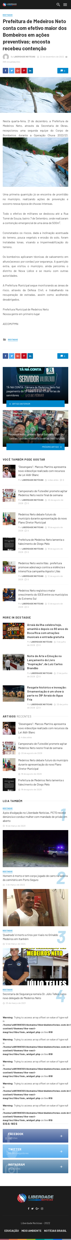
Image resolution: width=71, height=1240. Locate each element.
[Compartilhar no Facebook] (5, 70)
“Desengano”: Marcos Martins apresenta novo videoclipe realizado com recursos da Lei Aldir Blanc (42, 471)
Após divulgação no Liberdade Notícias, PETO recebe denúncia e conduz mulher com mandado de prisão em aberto (35, 816)
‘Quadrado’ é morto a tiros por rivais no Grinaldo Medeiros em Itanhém (30, 937)
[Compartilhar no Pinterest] (24, 70)
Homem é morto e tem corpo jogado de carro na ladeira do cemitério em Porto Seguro (35, 877)
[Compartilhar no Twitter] (11, 70)
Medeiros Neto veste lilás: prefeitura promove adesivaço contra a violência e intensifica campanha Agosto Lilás (41, 567)
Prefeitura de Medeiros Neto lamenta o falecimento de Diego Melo (41, 541)
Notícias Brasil (55, 1230)
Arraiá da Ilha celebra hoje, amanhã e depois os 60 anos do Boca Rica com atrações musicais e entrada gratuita (47, 631)
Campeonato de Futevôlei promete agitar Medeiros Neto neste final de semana (42, 493)
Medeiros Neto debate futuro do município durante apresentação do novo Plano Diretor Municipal (42, 518)
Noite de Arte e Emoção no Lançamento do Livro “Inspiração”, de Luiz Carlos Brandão (45, 662)
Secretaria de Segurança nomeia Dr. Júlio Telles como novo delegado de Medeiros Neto (34, 996)
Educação (11, 1230)
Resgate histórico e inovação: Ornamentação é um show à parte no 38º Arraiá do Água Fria (47, 693)
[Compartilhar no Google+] (18, 70)
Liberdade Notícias (24, 56)
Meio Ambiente (31, 1230)
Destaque (8, 15)
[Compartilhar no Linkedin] (30, 70)
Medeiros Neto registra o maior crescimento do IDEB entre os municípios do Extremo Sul (43, 594)
